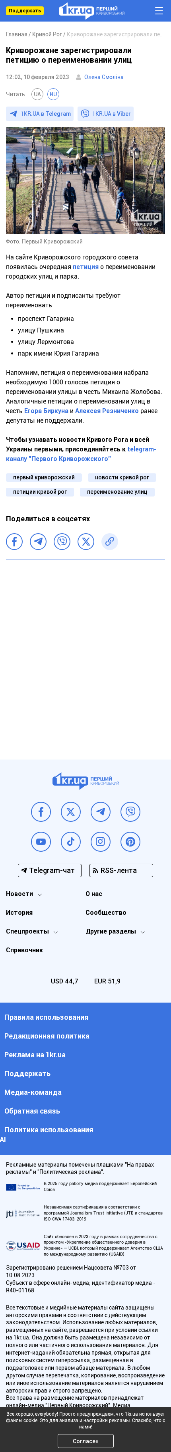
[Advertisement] (85, 654)
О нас (94, 894)
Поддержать (25, 11)
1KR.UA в (46, 114)
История (19, 912)
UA (37, 94)
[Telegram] (38, 541)
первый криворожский (44, 477)
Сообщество (106, 912)
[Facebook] (14, 541)
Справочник (24, 950)
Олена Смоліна (104, 77)
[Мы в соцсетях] (41, 812)
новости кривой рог (122, 477)
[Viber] (62, 541)
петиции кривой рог (40, 492)
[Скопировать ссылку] (109, 541)
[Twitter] (86, 541)
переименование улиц (117, 492)
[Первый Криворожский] (91, 11)
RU (53, 94)
